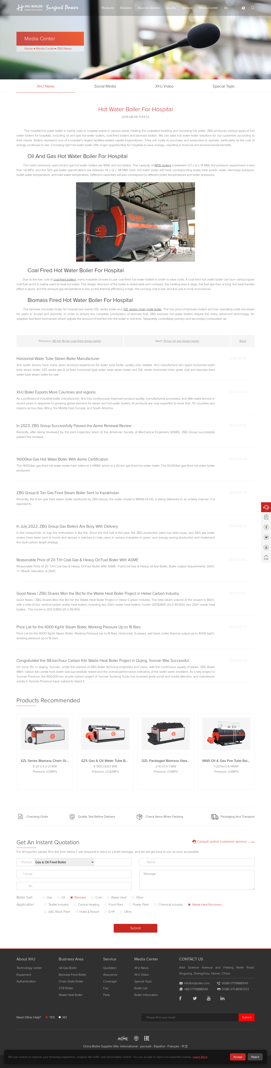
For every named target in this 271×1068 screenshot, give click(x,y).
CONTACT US (191, 959)
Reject (255, 1056)
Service (187, 8)
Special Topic (224, 86)
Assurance (110, 974)
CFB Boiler (66, 988)
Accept (238, 1056)
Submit (246, 1017)
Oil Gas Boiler (68, 968)
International (129, 1046)
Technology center (29, 968)
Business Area (71, 959)
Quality (171, 8)
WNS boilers (162, 165)
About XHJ (25, 959)
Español (159, 1046)
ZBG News (64, 48)
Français (173, 1046)
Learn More (200, 1056)
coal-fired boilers (64, 279)
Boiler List (140, 988)
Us (226, 8)
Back (242, 341)
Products (108, 8)
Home (28, 48)
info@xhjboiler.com (197, 983)
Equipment (23, 974)
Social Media (105, 86)
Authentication (26, 981)
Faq (105, 988)
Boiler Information (146, 995)
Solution (126, 8)
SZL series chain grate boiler (142, 309)
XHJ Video (164, 86)
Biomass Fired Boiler (72, 974)
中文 (185, 1046)
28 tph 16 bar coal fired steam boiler (76, 341)
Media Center (208, 8)
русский (145, 1046)
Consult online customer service (222, 841)
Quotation (109, 968)
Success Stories (149, 8)
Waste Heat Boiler (71, 995)
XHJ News (46, 86)
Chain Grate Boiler (71, 981)
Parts (106, 995)
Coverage (110, 981)
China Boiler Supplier (97, 1046)
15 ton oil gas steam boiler (181, 341)
